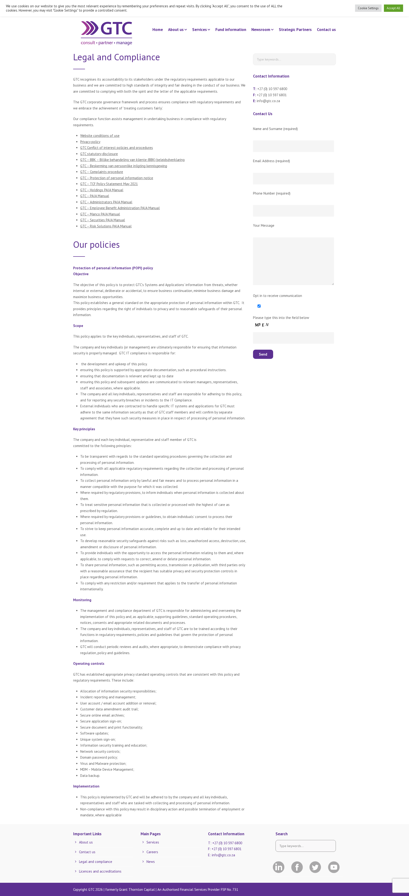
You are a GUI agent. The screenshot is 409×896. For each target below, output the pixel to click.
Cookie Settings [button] (368, 8)
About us (176, 29)
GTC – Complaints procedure (101, 172)
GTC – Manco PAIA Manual (100, 214)
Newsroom (260, 29)
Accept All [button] (393, 8)
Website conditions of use (100, 135)
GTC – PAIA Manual (94, 196)
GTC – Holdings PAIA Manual (101, 190)
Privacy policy (90, 141)
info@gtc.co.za (268, 101)
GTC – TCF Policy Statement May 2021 (109, 184)
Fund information (230, 29)
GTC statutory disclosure (99, 154)
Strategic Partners (295, 29)
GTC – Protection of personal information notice (116, 178)
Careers (152, 852)
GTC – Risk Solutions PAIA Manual (106, 226)
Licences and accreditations (100, 871)
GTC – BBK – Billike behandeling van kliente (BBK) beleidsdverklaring (132, 159)
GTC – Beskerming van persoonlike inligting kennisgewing (123, 166)
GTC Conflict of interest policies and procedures (116, 147)
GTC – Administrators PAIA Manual (106, 202)
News (151, 861)
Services (199, 29)
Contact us (326, 29)
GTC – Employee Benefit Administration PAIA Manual (120, 208)
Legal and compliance (95, 861)
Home (157, 29)
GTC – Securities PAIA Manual (102, 220)
